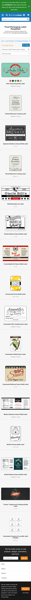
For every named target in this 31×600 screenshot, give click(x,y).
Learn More (25, 593)
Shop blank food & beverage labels (19, 33)
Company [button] (4, 578)
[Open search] (27, 19)
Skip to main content (6, 8)
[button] (3, 15)
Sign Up (24, 558)
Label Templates (9, 41)
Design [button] (3, 568)
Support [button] (3, 573)
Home (2, 41)
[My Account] (24, 15)
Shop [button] (2, 564)
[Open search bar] (7, 15)
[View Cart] (28, 15)
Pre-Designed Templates (21, 41)
